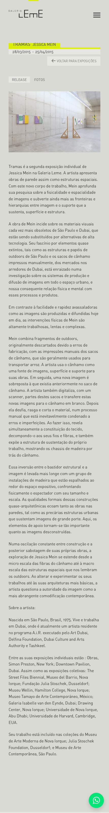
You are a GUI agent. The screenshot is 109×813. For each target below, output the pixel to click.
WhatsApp (96, 800)
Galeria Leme (26, 9)
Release (19, 79)
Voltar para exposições (76, 61)
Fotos (39, 79)
